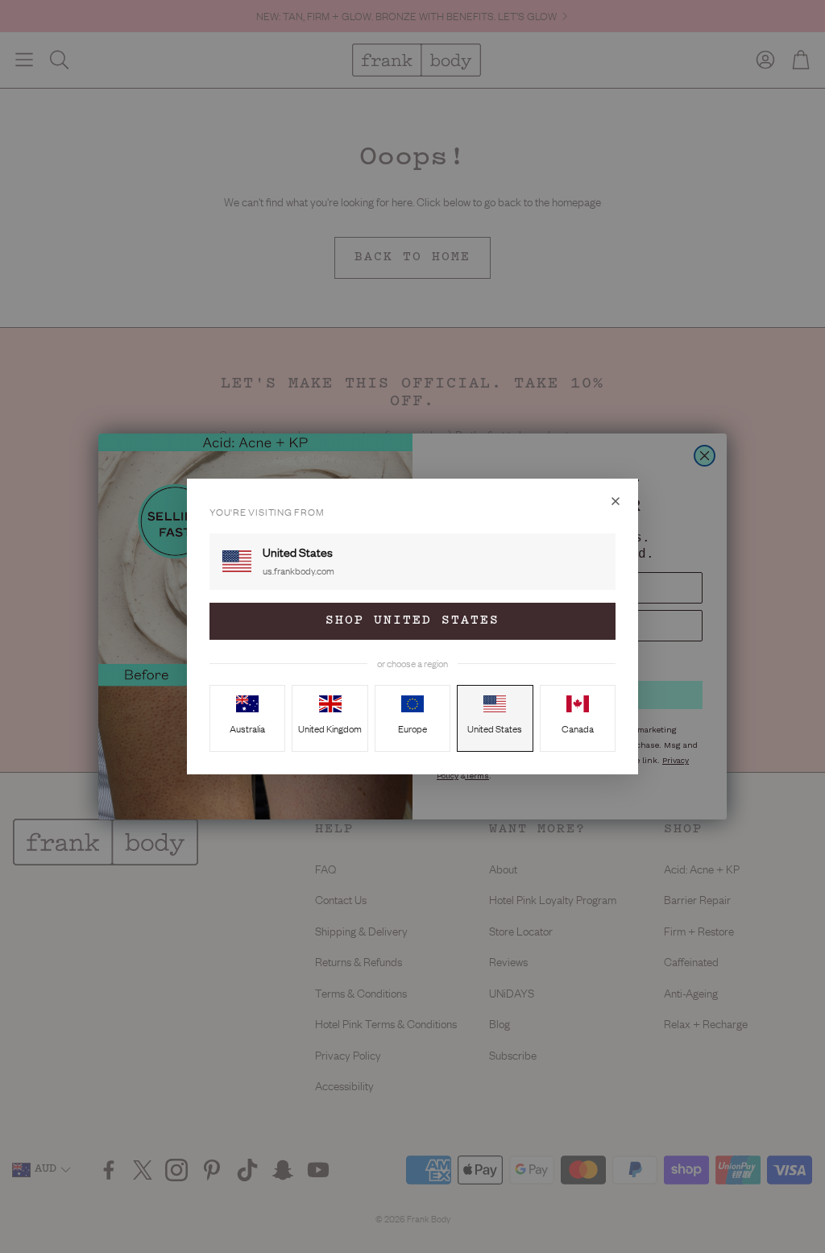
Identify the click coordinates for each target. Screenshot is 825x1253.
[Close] (615, 501)
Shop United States (412, 621)
